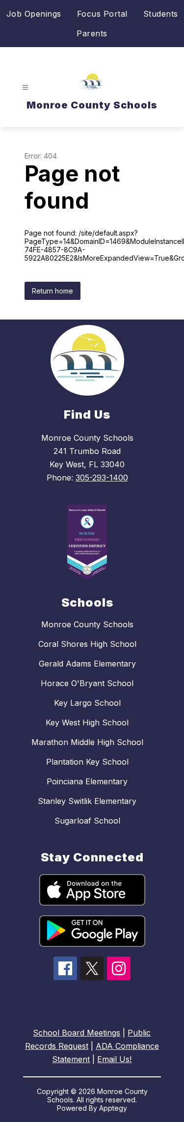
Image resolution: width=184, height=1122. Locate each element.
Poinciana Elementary (87, 781)
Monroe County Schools (87, 624)
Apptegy (113, 1108)
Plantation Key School (87, 762)
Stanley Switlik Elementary (87, 801)
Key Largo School (87, 703)
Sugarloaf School (87, 821)
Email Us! (114, 1059)
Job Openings (33, 14)
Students (160, 14)
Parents (92, 33)
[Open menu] (25, 87)
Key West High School (87, 722)
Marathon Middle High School (87, 742)
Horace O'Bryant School (87, 683)
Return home (52, 291)
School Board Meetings (76, 1033)
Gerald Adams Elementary (87, 663)
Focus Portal (102, 14)
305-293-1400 (102, 477)
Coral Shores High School (87, 644)
